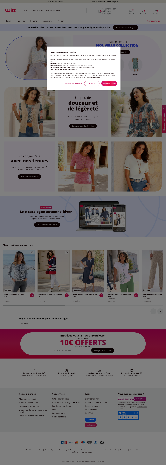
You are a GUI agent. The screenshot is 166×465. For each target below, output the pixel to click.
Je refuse (92, 83)
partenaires (75, 55)
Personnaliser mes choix (73, 83)
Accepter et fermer (109, 83)
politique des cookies (93, 77)
